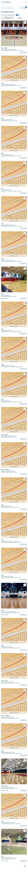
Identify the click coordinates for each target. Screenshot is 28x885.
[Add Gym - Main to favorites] (24, 22)
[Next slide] (24, 33)
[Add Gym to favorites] (24, 57)
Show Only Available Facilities (8, 15)
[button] (10, 8)
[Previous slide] (3, 33)
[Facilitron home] (6, 3)
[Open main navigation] (26, 2)
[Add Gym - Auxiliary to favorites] (24, 444)
